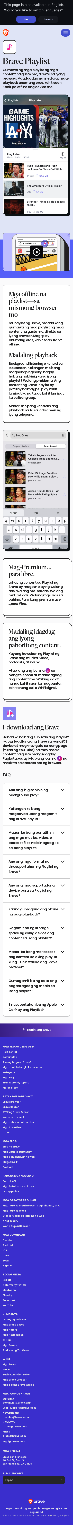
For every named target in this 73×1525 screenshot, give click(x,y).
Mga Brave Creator (14, 1379)
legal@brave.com (14, 1441)
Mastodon (9, 1290)
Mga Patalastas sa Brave (18, 1186)
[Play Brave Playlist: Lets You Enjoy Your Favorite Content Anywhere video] (36, 252)
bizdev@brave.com (15, 1426)
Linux (6, 1255)
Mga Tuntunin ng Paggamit (23, 1508)
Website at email (13, 1117)
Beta (6, 1260)
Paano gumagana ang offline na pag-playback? (33, 912)
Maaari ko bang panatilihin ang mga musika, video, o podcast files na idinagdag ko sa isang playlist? (33, 840)
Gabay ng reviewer (14, 1319)
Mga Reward (10, 1364)
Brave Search (11, 1107)
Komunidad (10, 1057)
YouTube (8, 1305)
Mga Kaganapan (13, 1335)
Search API (9, 1181)
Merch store (10, 1087)
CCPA (6, 1132)
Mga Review (10, 1345)
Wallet (7, 1369)
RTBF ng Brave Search (16, 1112)
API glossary (10, 1221)
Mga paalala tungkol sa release (22, 1067)
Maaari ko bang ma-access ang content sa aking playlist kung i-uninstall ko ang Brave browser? (32, 959)
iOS (5, 1250)
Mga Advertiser (12, 1127)
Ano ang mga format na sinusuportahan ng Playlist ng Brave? (33, 866)
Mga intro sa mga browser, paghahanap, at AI (31, 1205)
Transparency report (16, 1082)
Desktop (8, 1240)
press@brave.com (14, 1436)
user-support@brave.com (19, 1408)
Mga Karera (10, 1329)
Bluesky (7, 1295)
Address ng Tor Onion (16, 1350)
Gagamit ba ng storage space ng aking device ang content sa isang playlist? (31, 933)
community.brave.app (17, 1402)
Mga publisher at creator (18, 1122)
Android (8, 1245)
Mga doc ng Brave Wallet (18, 1385)
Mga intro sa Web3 (14, 1210)
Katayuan (9, 1072)
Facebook (9, 1300)
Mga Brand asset (13, 1324)
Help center (10, 1052)
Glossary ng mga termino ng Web (23, 1216)
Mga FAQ (8, 1077)
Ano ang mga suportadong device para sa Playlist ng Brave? (31, 890)
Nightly (7, 1265)
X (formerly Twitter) (15, 1285)
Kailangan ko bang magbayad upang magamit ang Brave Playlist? (32, 813)
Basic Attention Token (16, 1374)
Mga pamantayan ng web (19, 1157)
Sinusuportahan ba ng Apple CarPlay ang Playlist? (32, 1007)
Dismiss (48, 19)
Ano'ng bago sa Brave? (17, 1062)
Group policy (11, 1191)
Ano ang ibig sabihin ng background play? (28, 792)
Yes (26, 19)
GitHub (7, 1340)
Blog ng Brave (11, 1146)
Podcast (8, 1167)
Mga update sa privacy (17, 1151)
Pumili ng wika (13, 1473)
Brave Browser (12, 1102)
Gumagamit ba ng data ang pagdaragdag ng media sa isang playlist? (32, 985)
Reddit (7, 1280)
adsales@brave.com (26, 1417)
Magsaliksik (10, 1162)
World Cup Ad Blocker (16, 1226)
